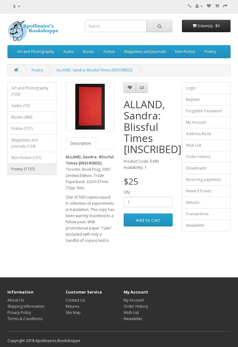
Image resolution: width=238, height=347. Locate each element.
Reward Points (198, 191)
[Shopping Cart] (217, 6)
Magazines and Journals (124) (24, 143)
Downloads (196, 168)
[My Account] (199, 6)
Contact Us (75, 300)
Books (88, 51)
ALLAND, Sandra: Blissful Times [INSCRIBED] (94, 70)
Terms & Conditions (24, 318)
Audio (68, 51)
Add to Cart (148, 220)
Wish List (193, 145)
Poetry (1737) (23, 169)
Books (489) (21, 117)
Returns (192, 202)
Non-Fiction (185, 51)
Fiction (109, 51)
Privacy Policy (19, 312)
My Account (196, 122)
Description (81, 143)
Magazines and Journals (145, 51)
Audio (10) (20, 105)
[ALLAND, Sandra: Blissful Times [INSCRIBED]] (90, 106)
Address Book (198, 133)
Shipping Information (25, 306)
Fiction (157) (22, 128)
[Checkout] (225, 6)
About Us (15, 300)
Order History (198, 156)
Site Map (73, 312)
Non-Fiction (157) (26, 157)
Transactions (197, 213)
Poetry (210, 51)
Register (193, 99)
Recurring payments (203, 179)
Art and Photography (35, 51)
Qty (127, 192)
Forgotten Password (204, 111)
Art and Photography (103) (29, 91)
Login (191, 88)
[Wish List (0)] (209, 6)
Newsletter (195, 225)
